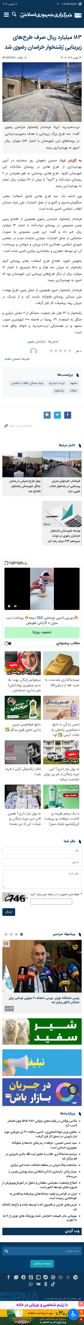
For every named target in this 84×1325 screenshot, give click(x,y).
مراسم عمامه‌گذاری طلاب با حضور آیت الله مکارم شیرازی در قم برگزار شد (41, 1156)
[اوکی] (46, 1284)
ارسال (8, 912)
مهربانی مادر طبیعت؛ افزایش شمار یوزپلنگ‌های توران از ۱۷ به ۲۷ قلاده (40, 1218)
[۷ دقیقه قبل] (42, 966)
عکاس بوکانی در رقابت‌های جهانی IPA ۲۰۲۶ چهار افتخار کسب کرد (42, 1123)
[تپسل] (6, 563)
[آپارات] (53, 1278)
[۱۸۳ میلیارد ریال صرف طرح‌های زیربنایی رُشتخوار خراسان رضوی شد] (42, 92)
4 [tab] (6, 934)
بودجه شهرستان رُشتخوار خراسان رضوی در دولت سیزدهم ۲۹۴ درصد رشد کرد (64, 536)
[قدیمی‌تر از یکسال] (62, 464)
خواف (73, 390)
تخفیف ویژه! (42, 632)
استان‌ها (53, 341)
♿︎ (73, 1314)
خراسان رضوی (36, 341)
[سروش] (23, 1278)
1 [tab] (21, 934)
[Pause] (9, 606)
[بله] (46, 1278)
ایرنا (46, 15)
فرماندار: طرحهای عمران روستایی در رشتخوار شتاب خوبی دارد (64, 486)
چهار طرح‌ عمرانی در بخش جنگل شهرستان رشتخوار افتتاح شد (25, 486)
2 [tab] (16, 934)
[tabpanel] (42, 977)
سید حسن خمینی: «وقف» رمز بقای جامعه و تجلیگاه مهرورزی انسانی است (44, 1145)
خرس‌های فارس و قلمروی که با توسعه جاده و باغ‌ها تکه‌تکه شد (39, 1207)
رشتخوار (59, 390)
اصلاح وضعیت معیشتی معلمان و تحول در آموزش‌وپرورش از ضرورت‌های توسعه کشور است (39, 1185)
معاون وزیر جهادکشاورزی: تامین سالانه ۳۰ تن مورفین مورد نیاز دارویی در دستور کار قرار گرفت (40, 1134)
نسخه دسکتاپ (42, 1263)
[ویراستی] (16, 1278)
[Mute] (15, 606)
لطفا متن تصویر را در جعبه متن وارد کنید (56, 894)
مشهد (73, 383)
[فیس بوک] (8, 1278)
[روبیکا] (60, 1278)
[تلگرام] (75, 1278)
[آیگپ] (38, 1278)
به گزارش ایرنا (71, 160)
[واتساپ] (31, 1284)
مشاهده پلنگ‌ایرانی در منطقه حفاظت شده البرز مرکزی (43, 1165)
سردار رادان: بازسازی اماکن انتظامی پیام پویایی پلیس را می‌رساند (43, 1174)
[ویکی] (38, 1284)
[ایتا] (31, 1278)
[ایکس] (68, 1278)
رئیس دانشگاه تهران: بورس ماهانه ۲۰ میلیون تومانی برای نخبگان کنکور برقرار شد (44, 1000)
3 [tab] (11, 934)
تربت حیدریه (56, 383)
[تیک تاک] (53, 1284)
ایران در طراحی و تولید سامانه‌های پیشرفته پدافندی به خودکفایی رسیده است (43, 1196)
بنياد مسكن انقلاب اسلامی (27, 383)
